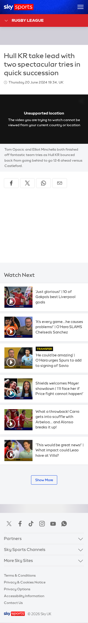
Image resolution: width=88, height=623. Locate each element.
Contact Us (13, 602)
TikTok (31, 523)
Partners (13, 538)
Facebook (20, 523)
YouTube (53, 523)
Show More (44, 480)
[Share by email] (59, 183)
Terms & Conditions (20, 575)
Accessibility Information (24, 596)
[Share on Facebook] (11, 183)
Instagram (42, 523)
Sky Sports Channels (24, 549)
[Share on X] (27, 183)
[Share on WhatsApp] (43, 183)
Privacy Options (17, 589)
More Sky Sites (18, 560)
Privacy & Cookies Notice (24, 582)
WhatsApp (64, 523)
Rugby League (28, 20)
